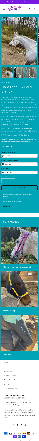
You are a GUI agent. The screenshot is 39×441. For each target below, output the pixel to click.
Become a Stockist (10, 375)
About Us (7, 367)
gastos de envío (8, 148)
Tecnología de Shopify (31, 440)
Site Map (7, 384)
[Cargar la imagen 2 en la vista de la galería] (19, 72)
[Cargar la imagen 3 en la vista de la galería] (31, 72)
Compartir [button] (6, 206)
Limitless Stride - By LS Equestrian (16, 440)
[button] (4, 9)
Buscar (6, 362)
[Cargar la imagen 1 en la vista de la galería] (7, 72)
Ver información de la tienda (12, 201)
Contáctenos (8, 371)
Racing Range (9, 311)
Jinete (6, 354)
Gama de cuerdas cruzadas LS (17, 267)
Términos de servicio (10, 388)
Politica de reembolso (11, 380)
